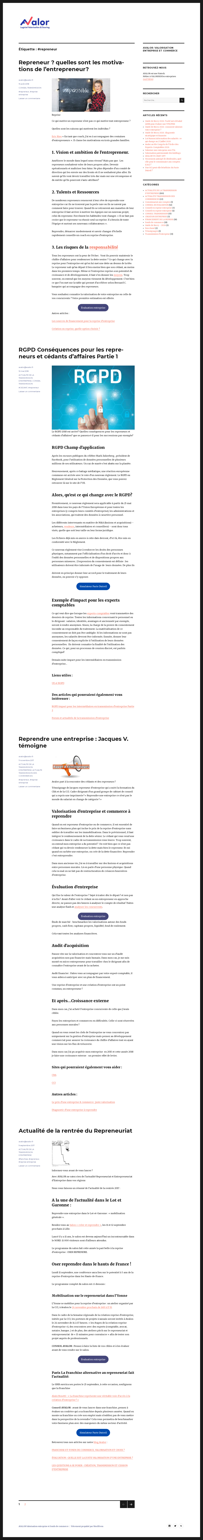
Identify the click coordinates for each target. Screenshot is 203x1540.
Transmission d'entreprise (157, 234)
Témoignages (151, 231)
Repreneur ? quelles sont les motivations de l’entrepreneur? (71, 66)
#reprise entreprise (27, 1162)
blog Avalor (100, 1442)
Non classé (150, 228)
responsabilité (103, 247)
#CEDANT (23, 387)
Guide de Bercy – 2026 (155, 225)
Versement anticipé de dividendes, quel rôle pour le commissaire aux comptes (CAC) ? (163, 162)
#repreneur (24, 91)
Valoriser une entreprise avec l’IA (160, 150)
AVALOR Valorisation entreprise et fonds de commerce (43, 1526)
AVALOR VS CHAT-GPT (155, 156)
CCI (54, 1082)
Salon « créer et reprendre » (85, 1225)
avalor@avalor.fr (26, 80)
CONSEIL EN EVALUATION (156, 205)
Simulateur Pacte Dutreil (93, 586)
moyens (118, 275)
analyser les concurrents (88, 906)
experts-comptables (98, 613)
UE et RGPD (58, 683)
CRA (54, 1075)
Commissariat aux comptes (157, 202)
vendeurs (69, 526)
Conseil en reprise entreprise (158, 208)
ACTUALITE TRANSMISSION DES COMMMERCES (30, 773)
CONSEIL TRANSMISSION (30, 88)
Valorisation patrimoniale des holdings (163, 153)
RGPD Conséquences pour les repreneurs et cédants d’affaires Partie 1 (71, 353)
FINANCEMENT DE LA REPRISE (159, 219)
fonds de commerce (154, 222)
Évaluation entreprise (93, 307)
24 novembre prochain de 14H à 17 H (92, 1307)
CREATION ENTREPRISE (156, 216)
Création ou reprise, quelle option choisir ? (76, 328)
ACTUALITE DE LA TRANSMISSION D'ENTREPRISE (26, 378)
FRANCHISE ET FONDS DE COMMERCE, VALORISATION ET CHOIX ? (88, 1450)
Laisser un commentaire (29, 98)
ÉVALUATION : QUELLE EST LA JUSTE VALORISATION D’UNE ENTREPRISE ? (92, 1457)
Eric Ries (57, 136)
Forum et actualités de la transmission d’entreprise (80, 718)
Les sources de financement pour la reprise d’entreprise (83, 321)
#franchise (23, 1159)
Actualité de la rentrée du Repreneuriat (75, 1130)
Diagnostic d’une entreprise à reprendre (74, 1109)
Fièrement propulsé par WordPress (87, 1526)
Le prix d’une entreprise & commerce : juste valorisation (83, 1102)
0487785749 (148, 79)
